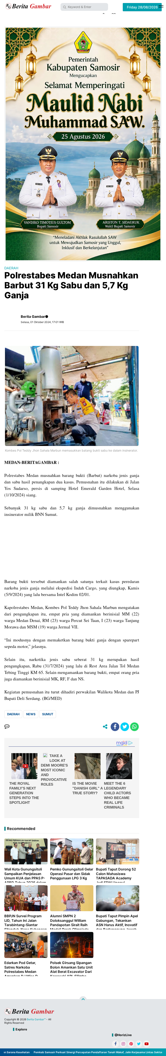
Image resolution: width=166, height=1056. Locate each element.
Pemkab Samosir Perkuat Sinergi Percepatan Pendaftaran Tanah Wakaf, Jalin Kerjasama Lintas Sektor (86, 1052)
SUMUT (47, 714)
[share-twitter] (124, 726)
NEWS (30, 714)
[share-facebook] (115, 726)
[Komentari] (7, 726)
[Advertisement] (71, 548)
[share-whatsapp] (134, 726)
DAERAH (11, 268)
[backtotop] (83, 1000)
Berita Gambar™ (36, 1019)
